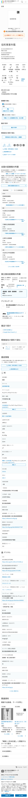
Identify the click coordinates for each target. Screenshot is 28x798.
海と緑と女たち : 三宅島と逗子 (20, 722)
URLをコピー (9, 146)
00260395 (5, 407)
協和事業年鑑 (5, 386)
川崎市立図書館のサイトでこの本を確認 (14, 247)
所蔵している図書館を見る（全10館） (14, 118)
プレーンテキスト (7, 348)
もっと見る (7, 734)
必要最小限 (7, 795)
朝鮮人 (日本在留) (7, 461)
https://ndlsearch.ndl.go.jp (9, 518)
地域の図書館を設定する (13, 185)
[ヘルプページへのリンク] (15, 29)
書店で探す (14, 127)
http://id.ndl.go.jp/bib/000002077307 (12, 527)
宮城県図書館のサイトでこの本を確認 (15, 205)
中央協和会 (5, 405)
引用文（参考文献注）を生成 (11, 149)
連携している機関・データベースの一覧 (15, 173)
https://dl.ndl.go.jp (7, 687)
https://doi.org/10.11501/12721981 (12, 562)
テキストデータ (6, 583)
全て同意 (21, 795)
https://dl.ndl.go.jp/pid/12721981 (11, 570)
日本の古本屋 (7, 330)
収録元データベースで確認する (15, 35)
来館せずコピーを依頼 (8, 111)
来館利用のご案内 (20, 286)
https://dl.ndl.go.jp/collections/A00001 (13, 600)
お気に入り (4, 146)
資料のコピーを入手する (7, 779)
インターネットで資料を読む (8, 777)
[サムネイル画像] (7, 714)
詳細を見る (23, 80)
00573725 (11, 462)
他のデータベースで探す (10, 154)
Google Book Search (9, 332)
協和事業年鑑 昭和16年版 (6, 722)
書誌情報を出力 (7, 151)
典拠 (13, 409)
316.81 (4, 471)
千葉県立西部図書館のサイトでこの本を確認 (14, 234)
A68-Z (3, 478)
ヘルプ (10, 182)
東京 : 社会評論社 (6, 416)
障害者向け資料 (6, 577)
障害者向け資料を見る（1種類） (14, 137)
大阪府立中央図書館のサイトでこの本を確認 (14, 262)
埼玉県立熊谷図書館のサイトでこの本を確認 (14, 220)
